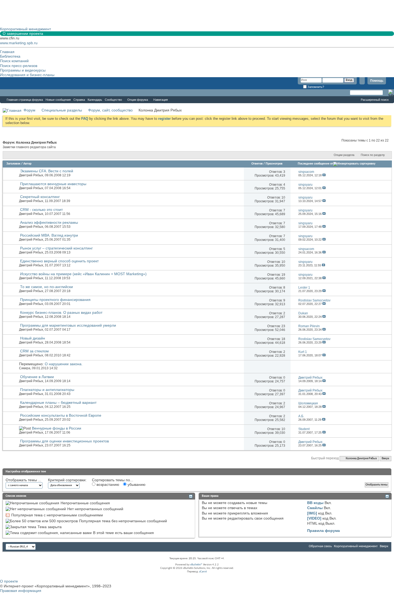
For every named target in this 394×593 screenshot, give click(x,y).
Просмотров (274, 163)
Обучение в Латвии (37, 377)
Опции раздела (344, 154)
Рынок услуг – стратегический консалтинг (56, 248)
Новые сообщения (58, 99)
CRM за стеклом (34, 351)
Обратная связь (320, 546)
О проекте (9, 581)
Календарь (95, 99)
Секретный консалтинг (40, 197)
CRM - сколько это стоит (41, 209)
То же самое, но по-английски (46, 287)
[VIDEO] (314, 518)
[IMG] (312, 513)
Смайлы (315, 508)
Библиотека (10, 56)
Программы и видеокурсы (23, 70)
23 (283, 326)
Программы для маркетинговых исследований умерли (68, 325)
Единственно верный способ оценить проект (59, 261)
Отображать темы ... (23, 480)
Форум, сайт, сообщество (110, 110)
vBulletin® (196, 564)
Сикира (24, 368)
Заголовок (13, 163)
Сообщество (113, 99)
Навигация (160, 99)
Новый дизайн (32, 338)
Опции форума (137, 99)
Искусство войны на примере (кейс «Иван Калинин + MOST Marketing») (83, 274)
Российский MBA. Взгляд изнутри (49, 235)
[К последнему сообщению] (324, 175)
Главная (7, 52)
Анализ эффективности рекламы (49, 222)
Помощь (376, 81)
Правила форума (323, 530)
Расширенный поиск (375, 99)
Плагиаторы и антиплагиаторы (47, 389)
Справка (79, 99)
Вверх (385, 458)
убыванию (136, 484)
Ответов (257, 163)
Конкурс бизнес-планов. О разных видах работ (61, 312)
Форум (10, 93)
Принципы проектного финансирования (55, 299)
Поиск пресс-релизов (18, 66)
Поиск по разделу (373, 154)
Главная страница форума (25, 99)
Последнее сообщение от (315, 163)
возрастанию (107, 484)
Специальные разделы (62, 110)
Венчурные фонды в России (56, 428)
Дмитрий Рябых (31, 175)
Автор (27, 163)
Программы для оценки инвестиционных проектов (64, 441)
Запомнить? (315, 86)
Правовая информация (20, 590)
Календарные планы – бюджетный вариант (58, 402)
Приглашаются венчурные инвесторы (53, 184)
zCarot (203, 571)
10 (283, 197)
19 (283, 275)
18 (283, 339)
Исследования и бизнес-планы (27, 75)
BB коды (315, 503)
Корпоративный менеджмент (356, 546)
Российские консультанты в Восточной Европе (60, 415)
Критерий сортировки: (67, 480)
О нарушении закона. (64, 364)
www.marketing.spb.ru (19, 43)
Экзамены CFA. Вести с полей (46, 171)
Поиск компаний (14, 61)
